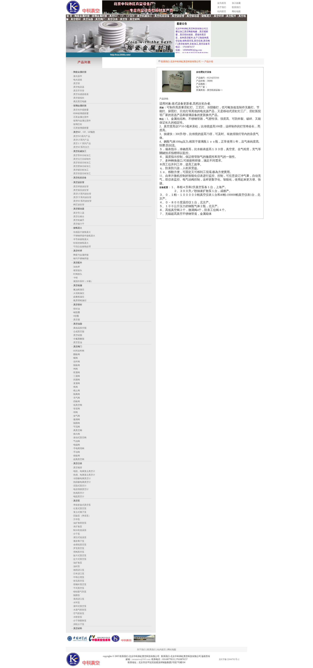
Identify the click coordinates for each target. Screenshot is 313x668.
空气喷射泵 (78, 613)
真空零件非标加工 (82, 155)
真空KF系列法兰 (81, 147)
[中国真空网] (99, 641)
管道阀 (76, 408)
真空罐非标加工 (81, 170)
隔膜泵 (76, 595)
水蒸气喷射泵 (79, 609)
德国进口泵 (78, 570)
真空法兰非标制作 (82, 159)
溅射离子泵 (78, 541)
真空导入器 (78, 213)
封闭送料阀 (78, 350)
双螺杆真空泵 (79, 584)
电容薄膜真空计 (81, 489)
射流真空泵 (78, 581)
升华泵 (76, 519)
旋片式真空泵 (79, 555)
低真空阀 (77, 405)
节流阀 (76, 426)
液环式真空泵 (79, 606)
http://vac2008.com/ (120, 55)
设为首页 (221, 3)
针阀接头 (77, 274)
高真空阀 (77, 430)
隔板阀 (76, 365)
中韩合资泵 (78, 577)
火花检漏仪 (78, 293)
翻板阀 (76, 354)
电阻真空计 (78, 496)
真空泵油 (77, 342)
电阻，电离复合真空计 (84, 471)
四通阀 (76, 379)
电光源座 (77, 80)
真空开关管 (78, 90)
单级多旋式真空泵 (82, 505)
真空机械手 (78, 220)
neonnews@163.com (141, 659)
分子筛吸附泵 (79, 620)
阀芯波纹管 (78, 204)
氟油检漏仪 (78, 289)
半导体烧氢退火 (81, 239)
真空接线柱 (78, 98)
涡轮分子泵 (78, 624)
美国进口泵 (78, 599)
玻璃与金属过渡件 (82, 120)
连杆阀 (76, 361)
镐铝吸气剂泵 (79, 591)
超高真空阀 (78, 459)
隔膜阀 (76, 423)
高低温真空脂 (79, 328)
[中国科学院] (77, 641)
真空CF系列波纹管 (82, 197)
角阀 (75, 387)
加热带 (76, 267)
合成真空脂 (78, 331)
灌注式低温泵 (79, 537)
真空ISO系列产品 (81, 136)
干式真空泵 (78, 588)
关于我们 (221, 7)
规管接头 (77, 270)
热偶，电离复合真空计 (84, 475)
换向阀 (76, 434)
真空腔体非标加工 (82, 166)
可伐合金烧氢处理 (82, 246)
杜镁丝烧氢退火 (81, 243)
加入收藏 (236, 3)
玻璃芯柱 (77, 124)
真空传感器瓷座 (81, 94)
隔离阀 (76, 394)
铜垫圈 (76, 312)
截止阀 (76, 390)
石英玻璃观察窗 (81, 128)
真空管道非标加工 (82, 162)
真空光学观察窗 (81, 110)
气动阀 (76, 441)
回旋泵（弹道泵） (82, 515)
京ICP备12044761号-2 (229, 659)
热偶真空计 (78, 493)
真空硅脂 (77, 335)
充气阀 (76, 397)
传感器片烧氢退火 (82, 232)
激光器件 (77, 76)
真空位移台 (78, 216)
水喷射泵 (77, 617)
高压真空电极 (79, 101)
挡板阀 (76, 401)
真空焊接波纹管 (81, 186)
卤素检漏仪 (78, 297)
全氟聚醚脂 (78, 339)
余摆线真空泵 (79, 544)
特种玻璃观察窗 (81, 113)
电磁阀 (76, 445)
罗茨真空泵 (78, 548)
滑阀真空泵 (78, 552)
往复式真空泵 (79, 508)
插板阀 (76, 455)
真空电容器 (78, 87)
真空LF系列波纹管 (82, 193)
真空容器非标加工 (82, 173)
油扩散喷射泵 (79, 523)
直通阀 (76, 383)
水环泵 (76, 602)
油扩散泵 (77, 562)
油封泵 (76, 566)
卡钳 (75, 277)
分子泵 (76, 534)
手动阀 (76, 452)
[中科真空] (122, 641)
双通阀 (76, 372)
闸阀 (75, 369)
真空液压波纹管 (81, 190)
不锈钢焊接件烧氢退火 (84, 235)
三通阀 (76, 376)
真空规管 (77, 467)
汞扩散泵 (77, 526)
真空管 (76, 83)
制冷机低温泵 (79, 530)
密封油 (76, 309)
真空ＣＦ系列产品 (82, 143)
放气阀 (76, 416)
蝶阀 (75, 358)
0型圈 (76, 316)
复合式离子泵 (79, 512)
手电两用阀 (78, 448)
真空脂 (76, 319)
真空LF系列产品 (81, 140)
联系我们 (236, 7)
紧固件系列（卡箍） (83, 281)
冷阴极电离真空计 (82, 478)
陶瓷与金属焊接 (81, 255)
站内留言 (221, 11)
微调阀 (76, 419)
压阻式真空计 (79, 485)
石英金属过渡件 (81, 117)
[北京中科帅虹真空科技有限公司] (144, 641)
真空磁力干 (78, 223)
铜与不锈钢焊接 (81, 258)
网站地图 (236, 11)
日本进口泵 (78, 573)
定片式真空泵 (79, 559)
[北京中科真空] (156, 13)
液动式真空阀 (79, 437)
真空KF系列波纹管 (82, 201)
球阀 (75, 412)
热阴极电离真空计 (82, 482)
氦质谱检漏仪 (79, 300)
